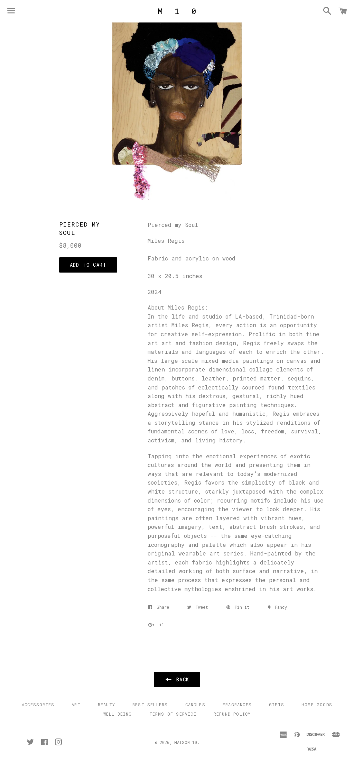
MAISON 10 (185, 742)
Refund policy (232, 714)
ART (76, 704)
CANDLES (195, 704)
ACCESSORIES (38, 704)
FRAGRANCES (237, 704)
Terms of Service (172, 714)
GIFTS (276, 704)
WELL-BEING (117, 714)
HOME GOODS (316, 704)
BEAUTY (106, 704)
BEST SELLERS (150, 704)
